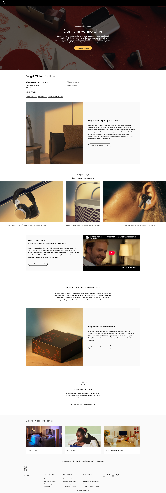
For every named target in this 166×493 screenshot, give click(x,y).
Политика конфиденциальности (73, 478)
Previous (17, 202)
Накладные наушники (53, 478)
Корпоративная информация (93, 481)
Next (148, 202)
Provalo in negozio (84, 48)
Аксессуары (53, 486)
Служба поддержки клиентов (93, 486)
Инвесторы (92, 484)
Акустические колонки (53, 481)
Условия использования (73, 486)
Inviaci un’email (42, 96)
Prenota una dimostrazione (55, 96)
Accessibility (73, 484)
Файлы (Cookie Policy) (73, 481)
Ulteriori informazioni (39, 264)
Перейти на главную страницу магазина (21, 3)
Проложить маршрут (31, 96)
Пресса (91, 478)
